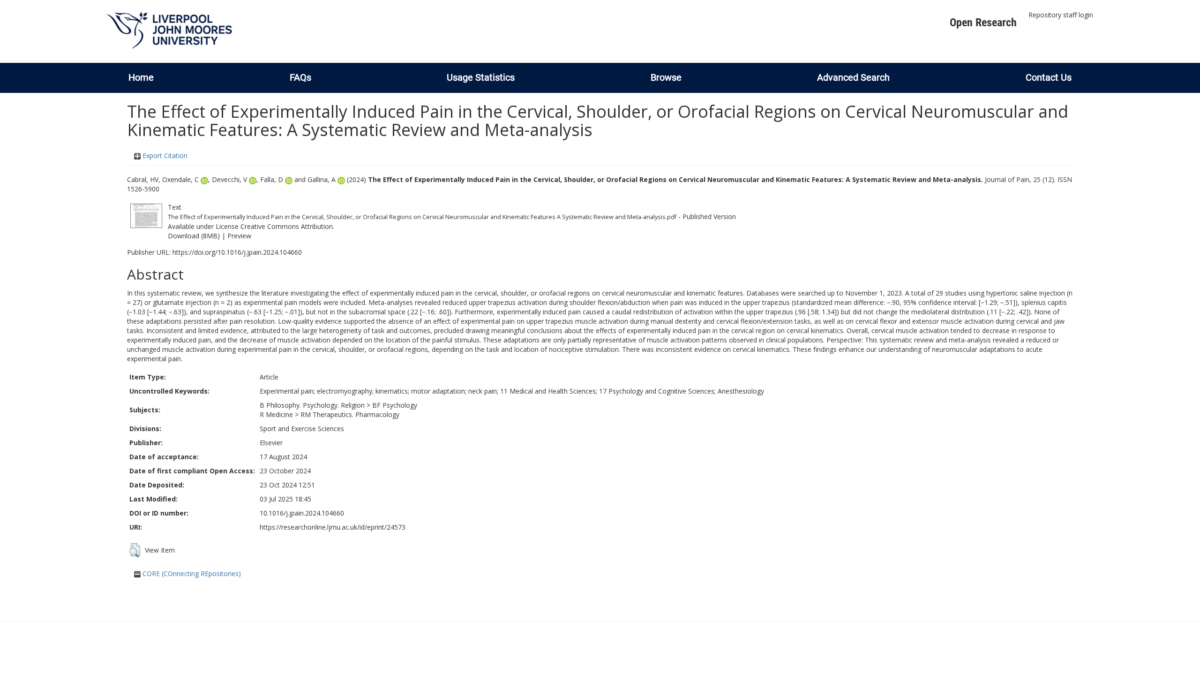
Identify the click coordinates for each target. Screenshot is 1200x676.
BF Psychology (394, 405)
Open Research (983, 22)
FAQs (300, 77)
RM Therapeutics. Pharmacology (349, 414)
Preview (239, 235)
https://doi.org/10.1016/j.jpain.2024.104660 (237, 252)
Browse (666, 77)
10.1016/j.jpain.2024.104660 (302, 513)
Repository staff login (1060, 14)
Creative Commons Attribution (286, 226)
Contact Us (1049, 77)
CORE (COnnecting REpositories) (191, 573)
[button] (134, 550)
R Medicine (276, 414)
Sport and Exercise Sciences (302, 428)
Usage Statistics (481, 77)
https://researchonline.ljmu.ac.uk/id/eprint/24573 (332, 527)
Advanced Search (853, 77)
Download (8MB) (194, 235)
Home (141, 77)
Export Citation (164, 155)
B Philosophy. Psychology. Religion (312, 405)
